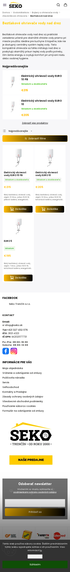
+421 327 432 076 (17, 330)
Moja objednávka (12, 368)
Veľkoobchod (10, 387)
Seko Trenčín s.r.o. (19, 304)
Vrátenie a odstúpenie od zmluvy (22, 373)
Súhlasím (35, 564)
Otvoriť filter (35, 138)
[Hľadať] (58, 5)
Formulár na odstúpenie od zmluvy (23, 410)
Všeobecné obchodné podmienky (22, 401)
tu (41, 550)
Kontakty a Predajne (14, 392)
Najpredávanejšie (18, 131)
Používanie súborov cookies (19, 406)
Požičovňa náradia (13, 377)
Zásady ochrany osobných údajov (22, 396)
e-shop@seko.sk (12, 325)
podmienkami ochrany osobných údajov (35, 492)
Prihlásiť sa (35, 512)
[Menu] (4, 5)
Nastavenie (35, 556)
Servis (5, 382)
